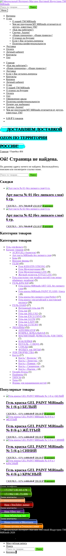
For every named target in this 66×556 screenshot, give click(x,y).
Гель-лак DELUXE (28, 313)
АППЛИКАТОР (27, 330)
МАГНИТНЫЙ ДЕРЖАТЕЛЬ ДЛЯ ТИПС (40, 335)
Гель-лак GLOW (26, 319)
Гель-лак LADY (26, 322)
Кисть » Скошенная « (29, 366)
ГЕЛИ (15, 263)
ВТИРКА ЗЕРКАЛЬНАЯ (31, 333)
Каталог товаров (14, 249)
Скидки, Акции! (21, 32)
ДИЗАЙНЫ (18, 327)
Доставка (11, 46)
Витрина (10, 15)
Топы (15, 380)
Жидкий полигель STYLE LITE (35, 274)
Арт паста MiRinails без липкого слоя (31, 255)
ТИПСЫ (16, 377)
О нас (9, 18)
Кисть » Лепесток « (28, 360)
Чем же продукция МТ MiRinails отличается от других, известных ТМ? (36, 25)
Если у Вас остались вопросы (27, 40)
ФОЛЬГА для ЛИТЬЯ (29, 349)
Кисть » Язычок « (27, 369)
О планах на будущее (23, 38)
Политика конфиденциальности (29, 43)
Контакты (11, 54)
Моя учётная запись (16, 543)
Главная (10, 62)
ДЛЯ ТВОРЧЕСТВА (23, 352)
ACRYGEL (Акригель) (24, 252)
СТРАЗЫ (23, 347)
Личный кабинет (15, 52)
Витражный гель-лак (29, 308)
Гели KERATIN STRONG (31, 266)
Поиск (33, 7)
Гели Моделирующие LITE (32, 272)
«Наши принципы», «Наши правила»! (32, 35)
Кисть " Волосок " (28, 358)
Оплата (10, 49)
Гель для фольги (14, 247)
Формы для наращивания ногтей (29, 383)
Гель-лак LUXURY (28, 324)
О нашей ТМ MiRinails (24, 21)
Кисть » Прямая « (27, 363)
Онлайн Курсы (20, 372)
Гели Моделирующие (29, 269)
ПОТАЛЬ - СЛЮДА (29, 344)
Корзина (10, 79)
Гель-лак (22, 310)
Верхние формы (20, 260)
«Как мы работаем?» (23, 29)
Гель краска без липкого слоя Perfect (37, 297)
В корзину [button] (47, 206)
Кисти (15, 355)
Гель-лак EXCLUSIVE (30, 316)
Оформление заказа (16, 98)
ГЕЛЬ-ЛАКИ (19, 305)
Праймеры (17, 374)
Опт (8, 57)
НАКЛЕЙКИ (25, 341)
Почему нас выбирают (18, 104)
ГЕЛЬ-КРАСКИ (20, 283)
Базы (14, 258)
